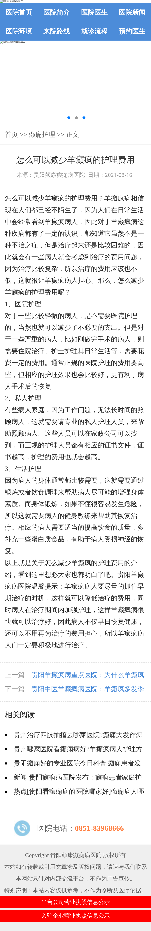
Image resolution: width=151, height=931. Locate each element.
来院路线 (56, 31)
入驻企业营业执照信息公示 (75, 916)
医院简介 (56, 12)
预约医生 (132, 31)
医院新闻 (132, 12)
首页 (11, 134)
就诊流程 (94, 31)
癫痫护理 (42, 134)
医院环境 (19, 31)
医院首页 (19, 12)
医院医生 (94, 12)
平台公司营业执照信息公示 (75, 902)
